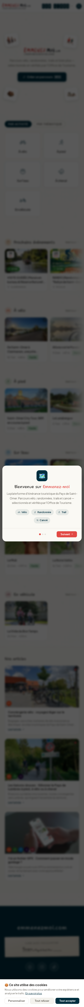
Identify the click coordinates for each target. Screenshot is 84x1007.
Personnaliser (16, 1000)
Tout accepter (67, 1000)
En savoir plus (33, 993)
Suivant (66, 534)
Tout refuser (42, 1000)
